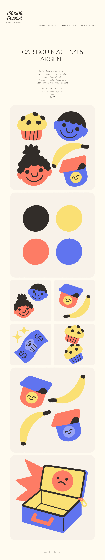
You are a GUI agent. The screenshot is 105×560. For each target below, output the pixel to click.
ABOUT (84, 25)
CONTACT (93, 25)
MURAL (76, 25)
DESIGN (42, 25)
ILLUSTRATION (64, 25)
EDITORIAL (52, 25)
